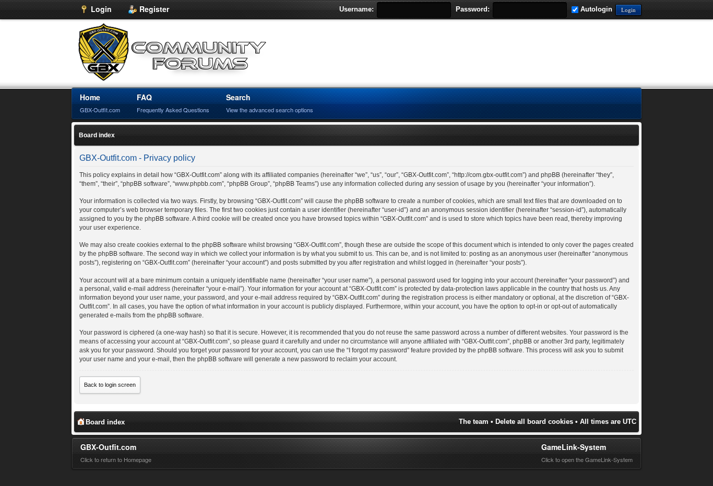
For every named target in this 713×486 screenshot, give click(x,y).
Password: (473, 9)
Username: (356, 9)
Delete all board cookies (534, 421)
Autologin (595, 9)
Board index (97, 135)
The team (474, 421)
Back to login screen (110, 385)
